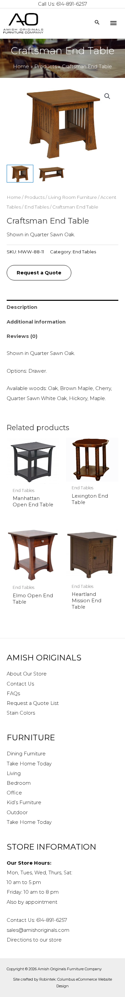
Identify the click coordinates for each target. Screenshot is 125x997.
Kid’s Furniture (24, 802)
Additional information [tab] (36, 322)
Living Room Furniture (72, 197)
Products (34, 197)
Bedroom (19, 783)
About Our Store (27, 674)
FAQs (13, 694)
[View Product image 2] (51, 173)
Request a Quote (39, 273)
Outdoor (17, 812)
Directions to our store (34, 940)
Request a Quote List (33, 703)
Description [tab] (22, 307)
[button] (107, 96)
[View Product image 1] (20, 173)
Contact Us (20, 684)
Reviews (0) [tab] (22, 336)
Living (14, 773)
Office (14, 793)
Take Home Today (29, 764)
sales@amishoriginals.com (38, 930)
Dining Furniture (26, 754)
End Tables (36, 207)
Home (14, 197)
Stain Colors (21, 713)
